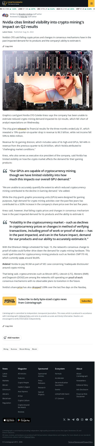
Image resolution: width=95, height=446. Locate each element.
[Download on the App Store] (9, 420)
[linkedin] (68, 420)
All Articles (22, 373)
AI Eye (20, 396)
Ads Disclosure (82, 389)
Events (57, 389)
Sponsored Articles (42, 374)
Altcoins (5, 394)
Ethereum (6, 389)
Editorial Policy (25, 316)
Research (41, 387)
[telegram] (73, 420)
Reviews (21, 412)
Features (21, 378)
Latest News (7, 32)
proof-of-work (76, 277)
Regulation (6, 403)
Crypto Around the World (23, 406)
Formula (58, 373)
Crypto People (23, 382)
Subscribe (86, 301)
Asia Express (23, 391)
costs (21, 257)
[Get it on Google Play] (24, 420)
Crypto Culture (23, 400)
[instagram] (82, 420)
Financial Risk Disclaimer (81, 395)
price (19, 287)
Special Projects (41, 393)
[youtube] (86, 420)
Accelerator (59, 378)
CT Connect (59, 398)
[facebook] (77, 420)
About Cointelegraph (82, 374)
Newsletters (81, 380)
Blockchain (6, 398)
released (21, 128)
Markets (5, 380)
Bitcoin (5, 385)
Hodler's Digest (24, 387)
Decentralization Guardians (61, 383)
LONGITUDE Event (62, 394)
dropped (36, 287)
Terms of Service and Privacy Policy (80, 442)
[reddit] (91, 420)
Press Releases (41, 381)
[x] (64, 420)
